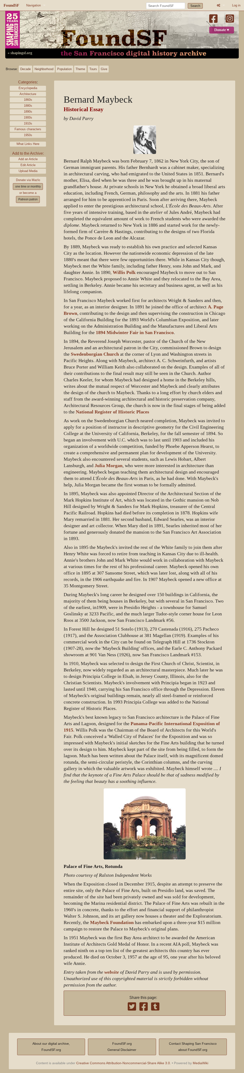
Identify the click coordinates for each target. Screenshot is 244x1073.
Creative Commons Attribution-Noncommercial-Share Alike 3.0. (123, 1063)
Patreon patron (28, 199)
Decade (25, 69)
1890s (28, 111)
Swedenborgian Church (95, 354)
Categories (27, 82)
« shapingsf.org (20, 53)
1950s (28, 135)
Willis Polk (124, 272)
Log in (236, 5)
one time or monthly (28, 186)
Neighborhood (44, 69)
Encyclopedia (28, 88)
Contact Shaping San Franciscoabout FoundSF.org (193, 1047)
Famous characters (28, 129)
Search (195, 6)
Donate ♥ (221, 30)
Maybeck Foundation (112, 922)
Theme (80, 69)
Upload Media (28, 171)
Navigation (33, 5)
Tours (93, 69)
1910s (28, 123)
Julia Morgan (108, 465)
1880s (28, 105)
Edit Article (28, 165)
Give (104, 69)
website (111, 972)
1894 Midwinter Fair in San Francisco (135, 332)
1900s (28, 117)
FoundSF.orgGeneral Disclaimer (121, 1047)
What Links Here (27, 144)
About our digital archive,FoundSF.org (51, 1047)
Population (64, 69)
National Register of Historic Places (112, 412)
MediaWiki (200, 1063)
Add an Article (28, 159)
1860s (28, 99)
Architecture (28, 94)
